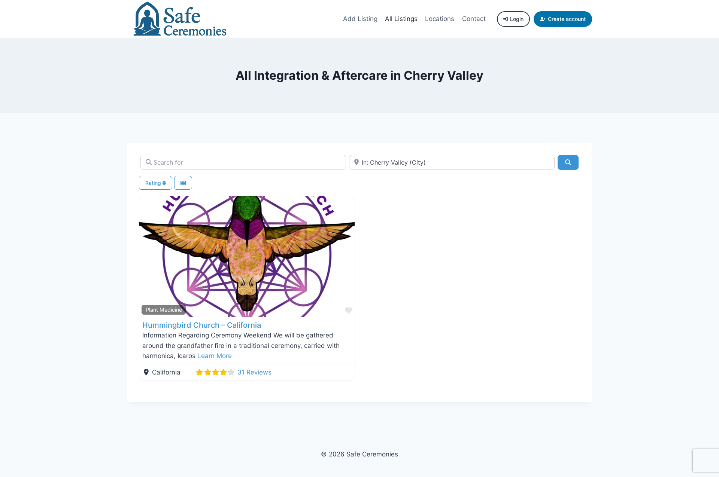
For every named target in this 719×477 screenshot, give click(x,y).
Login (517, 19)
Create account (567, 19)
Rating (154, 183)
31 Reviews (254, 372)
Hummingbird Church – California (201, 325)
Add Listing (360, 18)
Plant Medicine (164, 309)
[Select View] (183, 183)
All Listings (401, 18)
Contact (474, 18)
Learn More (214, 356)
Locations (439, 18)
